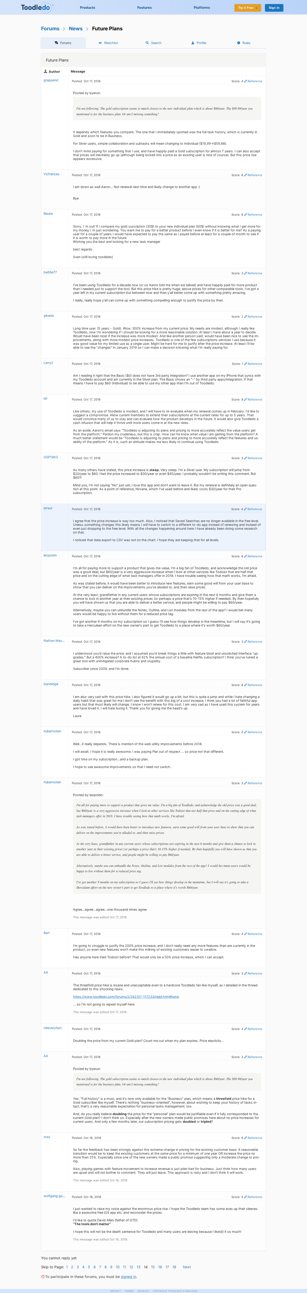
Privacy (115, 1291)
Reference (255, 81)
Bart (47, 933)
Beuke (48, 213)
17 (167, 1267)
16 (160, 1267)
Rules (246, 43)
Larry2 (48, 363)
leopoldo (50, 555)
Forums (50, 28)
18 (174, 1267)
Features (144, 7)
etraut (48, 508)
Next (187, 1267)
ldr (45, 398)
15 (153, 1267)
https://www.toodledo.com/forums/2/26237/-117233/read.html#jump (126, 997)
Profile (201, 43)
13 (138, 1267)
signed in (128, 1276)
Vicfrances (52, 174)
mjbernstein (52, 731)
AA (46, 972)
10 (118, 1267)
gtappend (51, 80)
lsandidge (51, 684)
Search (156, 43)
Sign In (274, 7)
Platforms (202, 7)
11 (124, 1267)
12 (131, 1267)
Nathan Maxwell (56, 640)
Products (87, 7)
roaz (47, 1137)
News (76, 28)
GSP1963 (51, 457)
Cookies (143, 1291)
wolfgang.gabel (55, 1196)
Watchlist (111, 43)
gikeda (49, 315)
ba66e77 (50, 272)
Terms (129, 1291)
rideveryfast (53, 1028)
